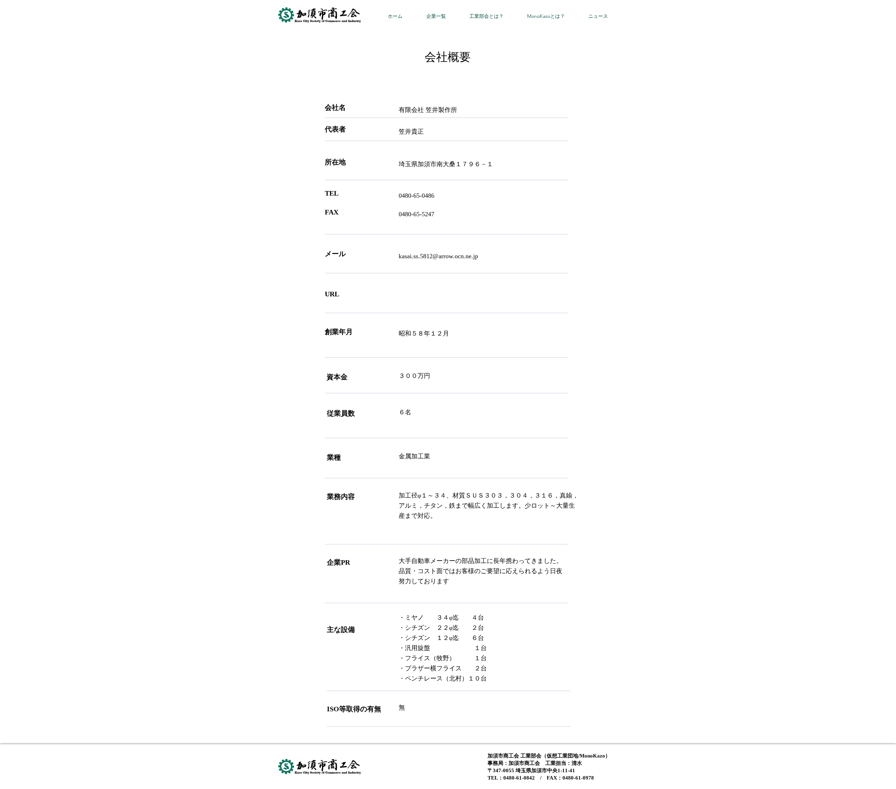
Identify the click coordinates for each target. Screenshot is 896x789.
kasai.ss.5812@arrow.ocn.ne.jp (438, 256)
